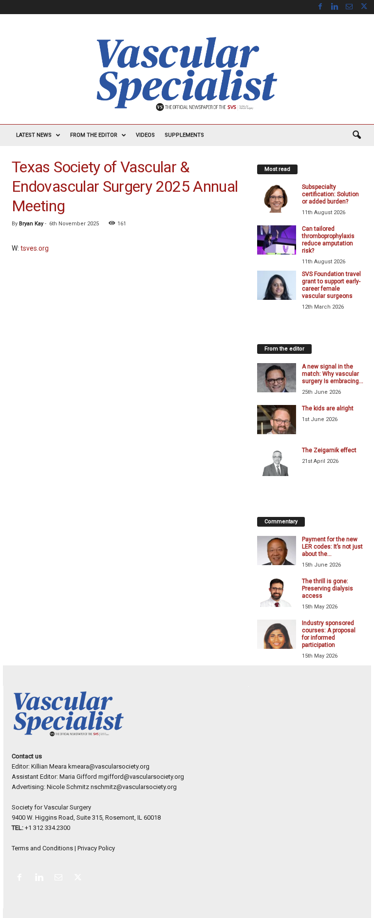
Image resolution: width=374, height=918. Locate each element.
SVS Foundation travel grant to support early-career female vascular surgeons (331, 285)
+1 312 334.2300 (47, 827)
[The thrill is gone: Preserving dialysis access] (276, 592)
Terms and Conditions (42, 848)
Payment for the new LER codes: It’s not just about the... (332, 546)
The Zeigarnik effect (329, 450)
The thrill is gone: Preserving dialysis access (327, 588)
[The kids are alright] (276, 419)
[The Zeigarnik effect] (276, 461)
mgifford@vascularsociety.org (141, 776)
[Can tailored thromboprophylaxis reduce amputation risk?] (276, 240)
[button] (356, 135)
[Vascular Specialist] (187, 74)
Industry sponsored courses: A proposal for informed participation (328, 634)
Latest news (34, 135)
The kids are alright (328, 408)
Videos (145, 135)
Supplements (184, 135)
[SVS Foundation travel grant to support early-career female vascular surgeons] (276, 285)
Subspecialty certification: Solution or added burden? (330, 194)
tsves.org (34, 248)
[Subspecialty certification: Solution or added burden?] (276, 198)
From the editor (93, 135)
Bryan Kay (31, 223)
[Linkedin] (334, 7)
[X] (364, 7)
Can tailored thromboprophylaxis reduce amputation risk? (328, 239)
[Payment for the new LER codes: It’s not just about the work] (276, 550)
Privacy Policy (96, 848)
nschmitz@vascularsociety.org (134, 786)
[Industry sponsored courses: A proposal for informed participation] (276, 634)
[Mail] (349, 7)
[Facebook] (320, 7)
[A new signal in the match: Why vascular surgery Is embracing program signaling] (276, 377)
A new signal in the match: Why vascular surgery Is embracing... (332, 374)
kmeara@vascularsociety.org (109, 766)
